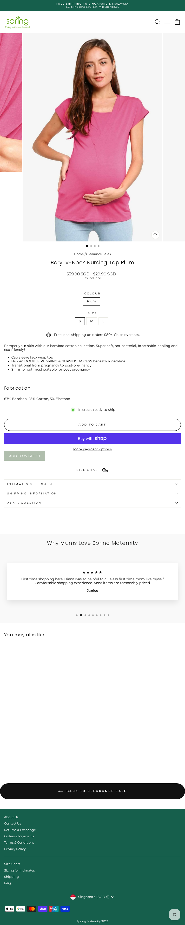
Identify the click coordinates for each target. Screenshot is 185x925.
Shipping (11, 876)
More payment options (92, 449)
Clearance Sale (97, 254)
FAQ (7, 883)
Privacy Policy (15, 849)
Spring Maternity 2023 (92, 921)
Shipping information (32, 493)
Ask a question (24, 502)
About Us (11, 817)
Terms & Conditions (19, 842)
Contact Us (12, 823)
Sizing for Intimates (19, 870)
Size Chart (12, 864)
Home (79, 254)
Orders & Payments (19, 836)
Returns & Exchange (20, 830)
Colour (92, 293)
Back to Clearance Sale (96, 791)
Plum (91, 301)
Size (92, 313)
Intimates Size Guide (30, 484)
